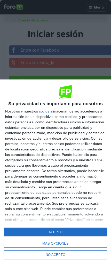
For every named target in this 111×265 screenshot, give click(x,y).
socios (44, 111)
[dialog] (55, 172)
